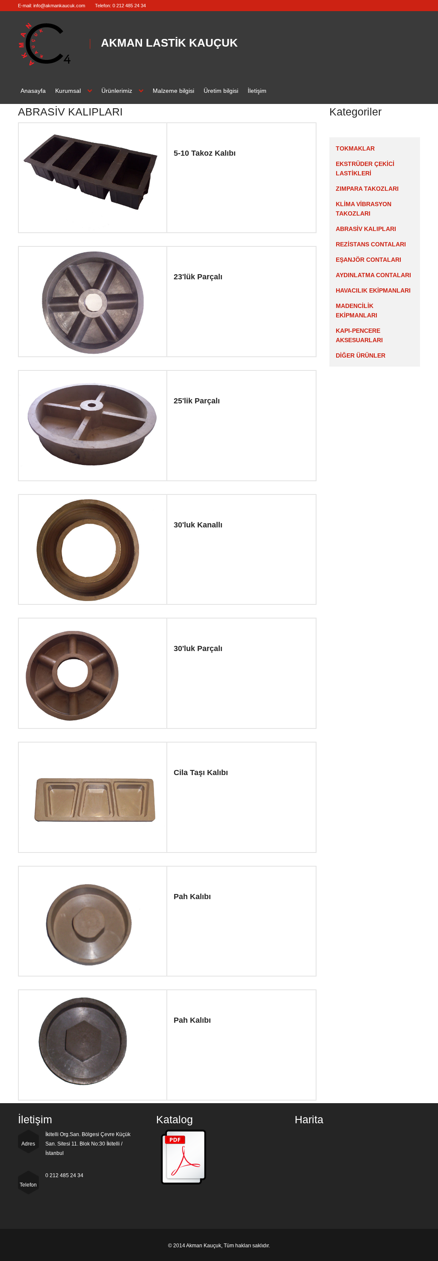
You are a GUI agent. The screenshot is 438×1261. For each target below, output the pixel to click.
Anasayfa (33, 90)
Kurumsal (68, 90)
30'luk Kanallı (198, 525)
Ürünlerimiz (116, 90)
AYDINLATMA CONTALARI (373, 275)
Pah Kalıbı (192, 896)
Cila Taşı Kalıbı (201, 772)
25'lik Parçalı (197, 401)
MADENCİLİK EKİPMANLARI (356, 310)
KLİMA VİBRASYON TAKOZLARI (363, 209)
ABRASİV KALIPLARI (366, 228)
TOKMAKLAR (355, 148)
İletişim (257, 90)
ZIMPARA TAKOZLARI (367, 188)
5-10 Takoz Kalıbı (205, 153)
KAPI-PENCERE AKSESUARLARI (359, 335)
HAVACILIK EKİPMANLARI (373, 290)
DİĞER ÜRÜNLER (360, 355)
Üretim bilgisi (221, 90)
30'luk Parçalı (198, 648)
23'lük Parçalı (198, 276)
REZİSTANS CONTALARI (371, 244)
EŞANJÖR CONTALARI (368, 259)
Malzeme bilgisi (173, 90)
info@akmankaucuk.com (59, 5)
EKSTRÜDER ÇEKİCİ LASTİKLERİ (365, 168)
